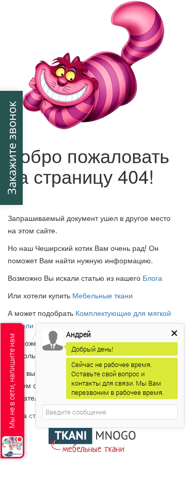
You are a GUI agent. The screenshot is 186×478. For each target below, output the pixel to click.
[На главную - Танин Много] (93, 438)
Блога (152, 278)
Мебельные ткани (102, 295)
